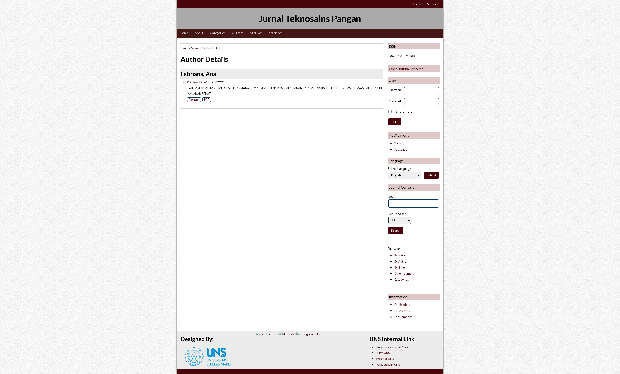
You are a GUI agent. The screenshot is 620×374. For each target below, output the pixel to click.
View (397, 143)
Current (238, 33)
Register (432, 4)
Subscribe (400, 149)
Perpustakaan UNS (388, 364)
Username (395, 90)
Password (394, 101)
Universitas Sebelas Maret (393, 347)
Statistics (276, 33)
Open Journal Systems (406, 69)
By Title (399, 267)
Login (417, 4)
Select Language (399, 169)
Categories (218, 33)
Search (195, 48)
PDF (206, 100)
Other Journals (404, 273)
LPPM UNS (383, 353)
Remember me (404, 112)
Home (184, 33)
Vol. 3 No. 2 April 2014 (200, 82)
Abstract (194, 100)
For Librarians (403, 317)
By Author (401, 261)
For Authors (402, 311)
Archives (256, 33)
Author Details (212, 48)
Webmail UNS (385, 358)
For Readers (402, 305)
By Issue (399, 255)
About (199, 33)
